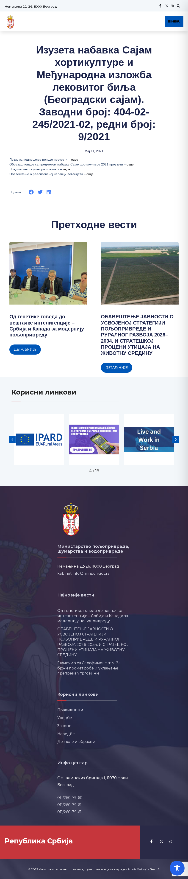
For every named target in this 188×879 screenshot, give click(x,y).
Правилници (70, 710)
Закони (64, 725)
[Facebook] (160, 6)
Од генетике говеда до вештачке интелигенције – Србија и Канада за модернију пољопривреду (46, 326)
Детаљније (25, 349)
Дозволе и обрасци (76, 741)
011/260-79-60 (70, 797)
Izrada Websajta (138, 869)
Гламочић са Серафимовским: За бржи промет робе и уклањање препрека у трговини (89, 668)
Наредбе (66, 733)
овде (74, 159)
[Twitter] (166, 6)
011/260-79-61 (69, 804)
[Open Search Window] (177, 6)
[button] (31, 192)
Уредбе (64, 717)
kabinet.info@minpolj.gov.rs (83, 573)
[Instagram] (171, 6)
